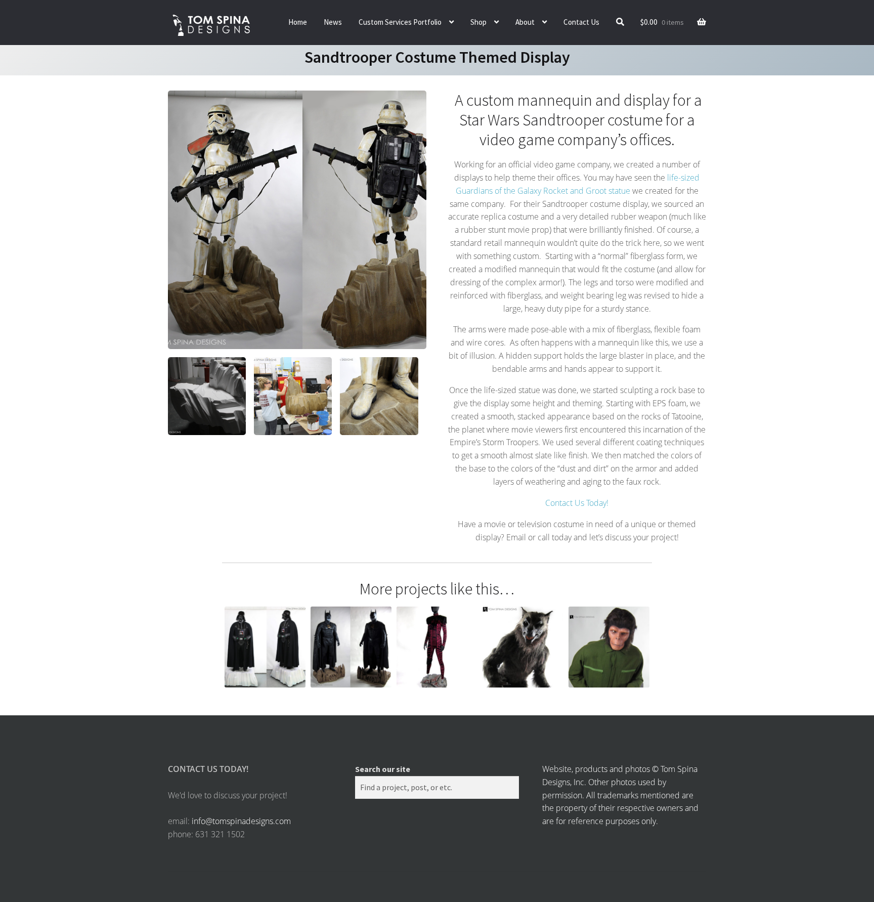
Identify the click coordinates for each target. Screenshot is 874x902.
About (525, 22)
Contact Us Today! (576, 502)
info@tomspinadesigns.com (241, 821)
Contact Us (581, 22)
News (333, 22)
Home (297, 22)
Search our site (382, 769)
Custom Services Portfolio (400, 22)
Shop (478, 22)
